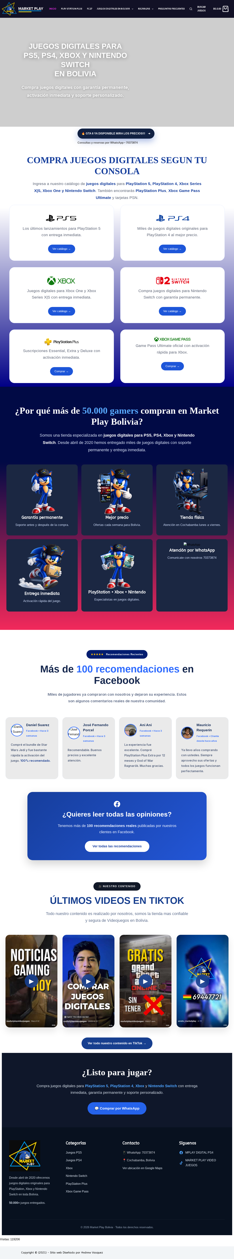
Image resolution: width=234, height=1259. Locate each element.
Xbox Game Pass (77, 1191)
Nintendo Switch (76, 1175)
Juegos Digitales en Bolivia (113, 8)
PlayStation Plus (76, 1183)
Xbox (69, 1168)
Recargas (144, 8)
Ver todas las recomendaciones (117, 846)
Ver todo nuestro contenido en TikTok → (117, 1043)
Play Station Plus (71, 8)
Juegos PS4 (74, 1160)
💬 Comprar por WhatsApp (117, 1108)
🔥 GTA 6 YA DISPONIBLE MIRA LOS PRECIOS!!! (113, 133)
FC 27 (89, 8)
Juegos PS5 (74, 1152)
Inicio (52, 8)
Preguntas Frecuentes (171, 8)
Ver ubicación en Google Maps (142, 1168)
